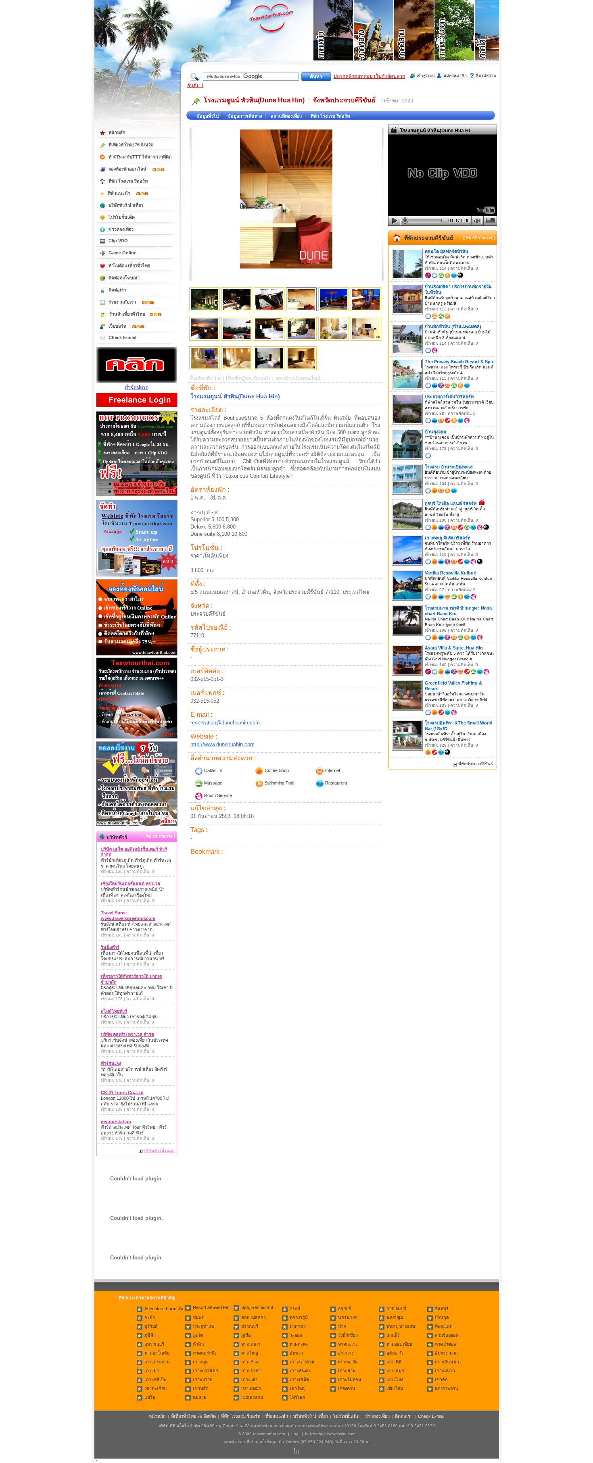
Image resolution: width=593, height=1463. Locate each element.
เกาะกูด (200, 1361)
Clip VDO (118, 240)
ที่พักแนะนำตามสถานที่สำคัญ (147, 1297)
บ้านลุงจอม (435, 431)
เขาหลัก (201, 1388)
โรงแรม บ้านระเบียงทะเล (449, 466)
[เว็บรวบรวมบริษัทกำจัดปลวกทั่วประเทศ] (136, 381)
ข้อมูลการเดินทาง (245, 116)
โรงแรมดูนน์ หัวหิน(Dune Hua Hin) (254, 100)
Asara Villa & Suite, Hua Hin (454, 647)
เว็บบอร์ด (118, 326)
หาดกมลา (250, 1344)
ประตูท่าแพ (203, 1326)
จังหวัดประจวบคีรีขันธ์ (344, 100)
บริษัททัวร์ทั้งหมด (159, 1151)
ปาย (342, 1326)
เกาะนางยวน (302, 1361)
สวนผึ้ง (392, 1335)
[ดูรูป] (204, 299)
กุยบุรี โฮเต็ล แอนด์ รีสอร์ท (450, 503)
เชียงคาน (346, 1388)
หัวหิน (198, 1344)
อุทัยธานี (394, 1353)
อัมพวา (296, 1353)
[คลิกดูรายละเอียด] (136, 496)
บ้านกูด (442, 1317)
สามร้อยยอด (447, 1335)
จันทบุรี (442, 1308)
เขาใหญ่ (297, 1388)
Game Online (122, 252)
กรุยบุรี (344, 1308)
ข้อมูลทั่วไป (207, 116)
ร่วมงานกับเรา (123, 302)
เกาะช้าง (249, 1361)
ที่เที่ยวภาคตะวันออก (454, 40)
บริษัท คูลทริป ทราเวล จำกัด (127, 1034)
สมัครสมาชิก (455, 75)
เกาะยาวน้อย (205, 1370)
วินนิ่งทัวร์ (110, 947)
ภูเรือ (246, 1335)
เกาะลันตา (300, 1370)
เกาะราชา (251, 1370)
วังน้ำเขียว (348, 1335)
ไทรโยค (297, 1397)
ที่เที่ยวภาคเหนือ (333, 40)
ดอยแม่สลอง (253, 1317)
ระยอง (296, 1335)
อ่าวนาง (345, 1353)
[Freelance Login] (136, 407)
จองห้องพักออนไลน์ (128, 168)
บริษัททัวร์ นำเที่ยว (126, 205)
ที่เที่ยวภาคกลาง (374, 40)
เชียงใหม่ (394, 1388)
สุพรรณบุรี (154, 1344)
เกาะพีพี (393, 1361)
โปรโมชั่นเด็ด (122, 217)
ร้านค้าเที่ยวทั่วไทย (127, 314)
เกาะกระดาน (157, 1361)
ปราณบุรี (249, 1326)
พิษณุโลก (444, 1326)
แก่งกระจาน (446, 1388)
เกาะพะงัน (348, 1361)
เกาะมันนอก (447, 1361)
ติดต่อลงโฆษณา (124, 277)
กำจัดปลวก (136, 387)
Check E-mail (122, 337)
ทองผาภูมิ (299, 1317)
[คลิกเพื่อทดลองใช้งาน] (136, 825)
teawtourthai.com (269, 1434)
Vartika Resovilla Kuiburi (450, 572)
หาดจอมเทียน (399, 1344)
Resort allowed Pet (211, 1307)
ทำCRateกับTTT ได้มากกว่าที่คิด (140, 156)
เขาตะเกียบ (155, 1388)
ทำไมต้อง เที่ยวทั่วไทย (129, 265)
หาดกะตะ (299, 1344)
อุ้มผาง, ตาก (446, 1353)
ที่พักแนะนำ (120, 193)
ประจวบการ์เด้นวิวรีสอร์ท (449, 396)
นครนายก (347, 1317)
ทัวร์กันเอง (111, 1063)
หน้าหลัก (117, 132)
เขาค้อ (441, 1379)
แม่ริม (149, 1397)
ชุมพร (198, 1317)
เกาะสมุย (395, 1370)
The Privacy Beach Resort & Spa (459, 361)
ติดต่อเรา (117, 289)
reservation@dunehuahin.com (225, 723)
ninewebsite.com (339, 1434)
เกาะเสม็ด (299, 1379)
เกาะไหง (394, 1379)
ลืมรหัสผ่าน (486, 75)
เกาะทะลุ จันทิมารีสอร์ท (447, 537)
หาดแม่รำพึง (204, 1353)
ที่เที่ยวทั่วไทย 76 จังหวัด (131, 144)
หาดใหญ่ (249, 1353)
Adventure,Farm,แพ (163, 1308)
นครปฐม (394, 1317)
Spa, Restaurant (257, 1307)
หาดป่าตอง (445, 1344)
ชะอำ (149, 1317)
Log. (295, 1434)
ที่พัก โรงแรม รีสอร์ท (330, 116)
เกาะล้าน (347, 1370)
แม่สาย (199, 1397)
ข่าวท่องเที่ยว (121, 229)
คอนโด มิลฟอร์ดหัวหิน (446, 251)
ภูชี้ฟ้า (150, 1335)
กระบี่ (295, 1308)
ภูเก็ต (198, 1335)
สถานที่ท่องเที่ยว (286, 116)
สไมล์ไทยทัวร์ (114, 1011)
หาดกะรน (347, 1344)
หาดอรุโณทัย (156, 1353)
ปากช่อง (297, 1326)
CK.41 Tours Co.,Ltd (122, 1092)
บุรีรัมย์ (150, 1326)
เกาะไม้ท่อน (349, 1379)
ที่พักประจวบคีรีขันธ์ (428, 238)
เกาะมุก (151, 1370)
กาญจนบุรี (396, 1308)
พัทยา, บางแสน (401, 1326)
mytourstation (116, 1121)
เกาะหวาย (202, 1379)
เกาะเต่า (249, 1379)
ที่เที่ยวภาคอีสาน (414, 40)
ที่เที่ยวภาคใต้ (495, 40)
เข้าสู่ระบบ (425, 75)
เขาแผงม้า (251, 1388)
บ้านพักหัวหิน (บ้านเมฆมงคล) (453, 326)
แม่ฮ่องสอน (252, 1397)
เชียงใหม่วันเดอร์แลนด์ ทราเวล (130, 883)
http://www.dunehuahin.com (222, 744)
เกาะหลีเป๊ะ (155, 1379)
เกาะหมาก (445, 1370)
